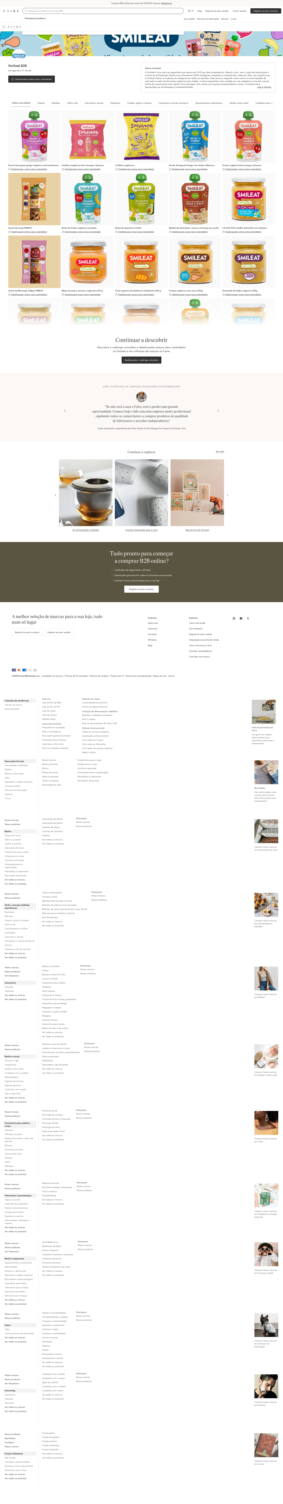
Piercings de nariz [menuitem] (51, 1127)
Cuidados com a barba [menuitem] (53, 1374)
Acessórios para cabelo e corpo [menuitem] (17, 1124)
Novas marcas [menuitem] (49, 760)
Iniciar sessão (239, 11)
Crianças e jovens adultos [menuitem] (17, 1462)
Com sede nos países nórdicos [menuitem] (97, 748)
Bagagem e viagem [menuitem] (51, 1007)
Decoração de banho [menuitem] (52, 823)
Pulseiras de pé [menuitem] (49, 1110)
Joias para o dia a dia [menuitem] (52, 744)
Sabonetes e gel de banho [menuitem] (55, 1064)
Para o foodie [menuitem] (88, 719)
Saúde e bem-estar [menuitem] (14, 1068)
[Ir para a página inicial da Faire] (11, 11)
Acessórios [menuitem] (10, 982)
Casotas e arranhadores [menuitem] (54, 1333)
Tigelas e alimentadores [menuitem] (54, 1312)
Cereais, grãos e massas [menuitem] (17, 920)
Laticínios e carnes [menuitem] (14, 936)
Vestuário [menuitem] (9, 991)
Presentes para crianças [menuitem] (54, 740)
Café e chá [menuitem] (10, 924)
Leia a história (264, 87)
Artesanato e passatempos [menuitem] (18, 1195)
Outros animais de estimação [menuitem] (19, 1333)
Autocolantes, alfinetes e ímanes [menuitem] (17, 1221)
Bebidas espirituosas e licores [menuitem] (57, 901)
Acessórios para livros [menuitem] (15, 1470)
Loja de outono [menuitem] (49, 715)
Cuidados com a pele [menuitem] (15, 1089)
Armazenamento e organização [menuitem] (92, 772)
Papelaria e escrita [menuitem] (14, 1216)
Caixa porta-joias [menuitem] (13, 1153)
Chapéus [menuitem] (46, 987)
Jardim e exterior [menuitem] (50, 780)
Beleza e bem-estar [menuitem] (14, 773)
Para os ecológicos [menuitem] (51, 731)
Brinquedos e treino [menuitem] (52, 1354)
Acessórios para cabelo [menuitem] (53, 982)
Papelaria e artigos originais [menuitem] (19, 782)
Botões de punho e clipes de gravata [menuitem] (19, 1139)
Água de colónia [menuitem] (50, 1382)
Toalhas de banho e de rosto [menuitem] (56, 1266)
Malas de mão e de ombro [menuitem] (55, 1028)
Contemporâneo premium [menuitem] (95, 702)
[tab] (21, 103)
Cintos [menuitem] (45, 970)
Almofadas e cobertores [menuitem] (89, 776)
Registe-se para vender (216, 11)
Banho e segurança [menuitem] (14, 1258)
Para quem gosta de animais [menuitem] (56, 735)
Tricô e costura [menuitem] (49, 1191)
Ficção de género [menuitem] (50, 1437)
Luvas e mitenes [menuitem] (50, 978)
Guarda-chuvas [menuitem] (49, 1020)
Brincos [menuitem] (8, 1145)
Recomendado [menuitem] (12, 709)
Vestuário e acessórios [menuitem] (53, 1325)
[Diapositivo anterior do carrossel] (64, 410)
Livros (234, 19)
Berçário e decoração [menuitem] (15, 1271)
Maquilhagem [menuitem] (11, 1077)
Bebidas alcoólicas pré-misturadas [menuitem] (59, 905)
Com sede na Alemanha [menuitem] (94, 744)
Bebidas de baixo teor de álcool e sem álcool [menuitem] (64, 909)
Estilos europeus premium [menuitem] (95, 706)
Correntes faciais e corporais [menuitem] (56, 1119)
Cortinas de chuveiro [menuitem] (52, 831)
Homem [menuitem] (9, 794)
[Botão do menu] (4, 26)
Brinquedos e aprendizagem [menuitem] (19, 1279)
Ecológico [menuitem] (9, 1442)
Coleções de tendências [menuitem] (17, 700)
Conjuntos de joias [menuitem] (14, 1149)
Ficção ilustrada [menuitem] (50, 1449)
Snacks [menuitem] (8, 945)
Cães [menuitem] (7, 1329)
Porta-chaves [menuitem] (48, 991)
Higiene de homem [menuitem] (14, 1081)
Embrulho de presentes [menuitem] (16, 1203)
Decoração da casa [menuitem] (51, 784)
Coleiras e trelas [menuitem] (50, 1329)
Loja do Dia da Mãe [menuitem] (51, 702)
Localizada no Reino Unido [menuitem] (95, 736)
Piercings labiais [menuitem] (50, 1123)
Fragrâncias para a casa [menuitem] (89, 760)
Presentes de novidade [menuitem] (53, 727)
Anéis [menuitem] (7, 1162)
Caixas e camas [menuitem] (50, 1337)
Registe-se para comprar (266, 11)
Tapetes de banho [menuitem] (51, 827)
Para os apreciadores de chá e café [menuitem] (99, 723)
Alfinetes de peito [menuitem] (13, 1134)
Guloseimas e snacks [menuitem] (52, 1358)
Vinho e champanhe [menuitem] (52, 892)
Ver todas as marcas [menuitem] (15, 879)
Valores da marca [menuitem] (13, 704)
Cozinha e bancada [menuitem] (87, 768)
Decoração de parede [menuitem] (88, 780)
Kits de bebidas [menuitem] (50, 917)
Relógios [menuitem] (46, 1015)
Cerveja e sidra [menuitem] (49, 896)
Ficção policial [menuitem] (49, 1441)
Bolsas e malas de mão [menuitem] (53, 974)
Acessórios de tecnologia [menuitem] (54, 1003)
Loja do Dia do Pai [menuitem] (51, 706)
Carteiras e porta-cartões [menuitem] (54, 1011)
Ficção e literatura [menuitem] (14, 1453)
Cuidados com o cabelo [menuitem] (16, 1073)
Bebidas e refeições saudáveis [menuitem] (97, 715)
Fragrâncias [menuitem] (11, 1064)
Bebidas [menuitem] (9, 916)
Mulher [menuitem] (8, 769)
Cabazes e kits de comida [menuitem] (18, 949)
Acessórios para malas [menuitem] (53, 1024)
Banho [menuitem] (45, 768)
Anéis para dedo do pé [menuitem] (53, 1131)
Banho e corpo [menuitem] (12, 1056)
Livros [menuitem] (7, 798)
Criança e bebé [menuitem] (12, 786)
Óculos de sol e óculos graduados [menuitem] (59, 999)
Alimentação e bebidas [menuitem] (16, 765)
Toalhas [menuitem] (46, 835)
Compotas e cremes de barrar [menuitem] (19, 941)
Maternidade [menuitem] (11, 1266)
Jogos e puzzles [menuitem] (12, 1199)
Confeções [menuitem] (10, 932)
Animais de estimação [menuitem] (16, 790)
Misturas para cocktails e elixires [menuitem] (58, 913)
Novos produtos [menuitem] (50, 764)
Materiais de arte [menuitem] (50, 1183)
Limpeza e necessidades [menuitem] (54, 1321)
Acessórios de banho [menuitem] (52, 819)
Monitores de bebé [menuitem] (51, 1246)
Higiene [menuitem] (46, 1345)
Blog (200, 11)
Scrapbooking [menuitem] (49, 1195)
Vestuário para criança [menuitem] (16, 1295)
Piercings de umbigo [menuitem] (52, 1114)
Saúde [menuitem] (45, 1350)
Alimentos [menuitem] (47, 1341)
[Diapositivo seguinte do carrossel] (218, 410)
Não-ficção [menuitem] (10, 1457)
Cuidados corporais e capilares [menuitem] (57, 1254)
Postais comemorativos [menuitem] (16, 1208)
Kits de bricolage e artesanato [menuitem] (57, 1187)
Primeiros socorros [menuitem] (51, 1262)
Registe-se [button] (166, 3)
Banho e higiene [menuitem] (50, 1250)
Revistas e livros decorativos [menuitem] (19, 1466)
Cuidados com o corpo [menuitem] (53, 1378)
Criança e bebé (187, 19)
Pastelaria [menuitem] (10, 912)
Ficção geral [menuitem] (48, 1433)
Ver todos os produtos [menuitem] (15, 883)
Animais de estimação (208, 19)
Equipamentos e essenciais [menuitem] (18, 1262)
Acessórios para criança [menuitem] (16, 1287)
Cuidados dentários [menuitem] (52, 1258)
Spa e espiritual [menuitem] (12, 1093)
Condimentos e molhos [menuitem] (16, 928)
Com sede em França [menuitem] (92, 740)
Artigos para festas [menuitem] (14, 1212)
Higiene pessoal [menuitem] (13, 1085)
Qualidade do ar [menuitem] (50, 1242)
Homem (225, 19)
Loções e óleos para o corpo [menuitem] (56, 1048)
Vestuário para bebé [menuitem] (15, 1291)
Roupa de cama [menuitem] (50, 772)
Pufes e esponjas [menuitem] (50, 1056)
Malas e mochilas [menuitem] (50, 966)
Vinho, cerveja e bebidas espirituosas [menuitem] (17, 906)
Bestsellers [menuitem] (10, 1438)
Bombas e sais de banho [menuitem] (54, 1044)
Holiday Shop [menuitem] (48, 719)
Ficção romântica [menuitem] (50, 1445)
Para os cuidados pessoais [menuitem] (55, 748)
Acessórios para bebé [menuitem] (15, 1283)
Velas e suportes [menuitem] (50, 776)
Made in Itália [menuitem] (89, 752)
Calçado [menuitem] (9, 987)
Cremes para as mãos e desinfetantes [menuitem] (61, 1052)
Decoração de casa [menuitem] (14, 761)
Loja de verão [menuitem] (48, 710)
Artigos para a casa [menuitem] (87, 764)
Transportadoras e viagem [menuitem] (55, 1317)
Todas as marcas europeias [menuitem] (95, 731)
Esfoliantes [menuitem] (47, 1060)
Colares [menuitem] (8, 1157)
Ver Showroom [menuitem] (12, 975)
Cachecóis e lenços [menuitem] (51, 995)
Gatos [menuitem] (8, 1325)
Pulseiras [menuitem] (9, 1130)
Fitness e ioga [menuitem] (12, 1060)
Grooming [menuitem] (10, 1390)
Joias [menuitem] (7, 777)
